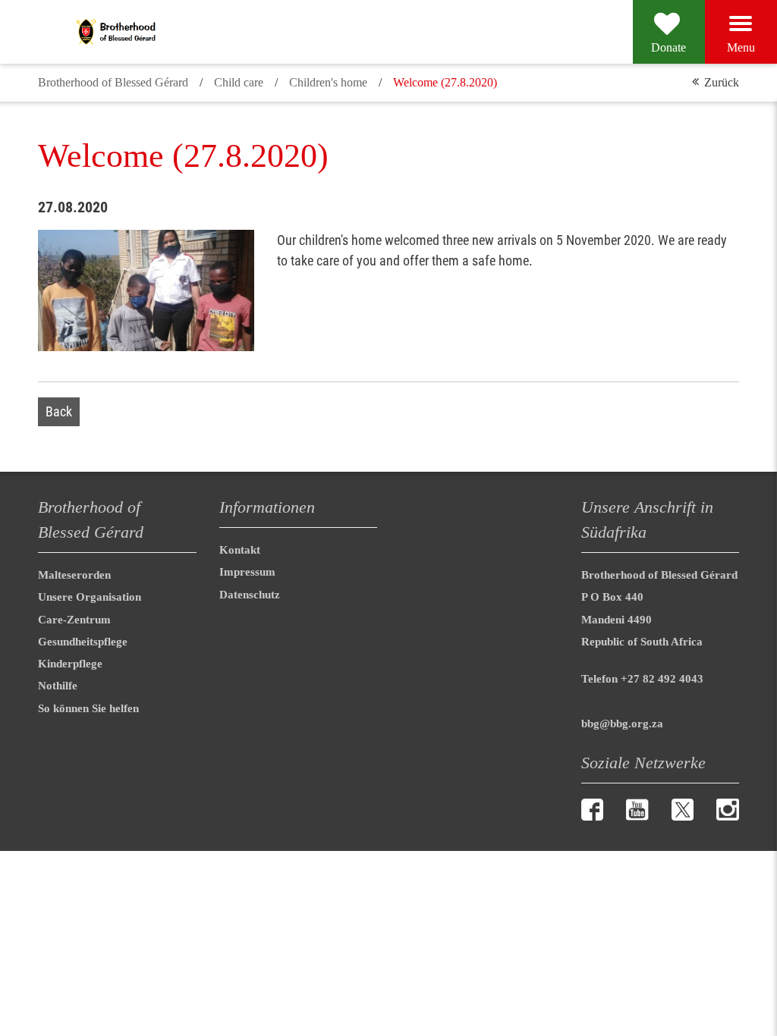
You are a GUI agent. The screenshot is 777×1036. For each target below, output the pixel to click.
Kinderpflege (70, 664)
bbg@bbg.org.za (622, 723)
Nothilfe (57, 686)
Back (59, 411)
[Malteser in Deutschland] (153, 32)
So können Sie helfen (88, 708)
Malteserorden (74, 575)
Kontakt (239, 550)
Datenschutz (249, 595)
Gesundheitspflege (82, 642)
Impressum (247, 572)
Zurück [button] (721, 82)
